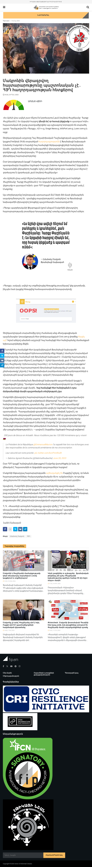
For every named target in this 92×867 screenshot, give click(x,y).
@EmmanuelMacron (42, 444)
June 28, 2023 (59, 458)
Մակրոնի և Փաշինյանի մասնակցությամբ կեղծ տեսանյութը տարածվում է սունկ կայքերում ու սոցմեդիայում (21, 575)
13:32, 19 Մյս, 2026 (10, 581)
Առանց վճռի (15, 21)
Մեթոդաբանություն (11, 676)
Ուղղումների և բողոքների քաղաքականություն (44, 674)
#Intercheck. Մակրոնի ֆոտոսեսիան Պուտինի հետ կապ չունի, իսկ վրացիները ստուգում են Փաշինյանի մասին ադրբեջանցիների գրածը (68, 625)
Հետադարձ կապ (71, 673)
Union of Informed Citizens (23, 864)
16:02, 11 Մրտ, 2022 (54, 630)
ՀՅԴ (28, 536)
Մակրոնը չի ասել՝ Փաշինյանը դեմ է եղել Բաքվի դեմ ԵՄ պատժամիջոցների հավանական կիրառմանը (21, 625)
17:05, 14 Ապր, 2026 (54, 583)
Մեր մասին (7, 673)
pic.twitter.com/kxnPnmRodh (48, 453)
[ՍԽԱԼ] (41, 619)
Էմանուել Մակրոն (17, 536)
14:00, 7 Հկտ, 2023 (9, 630)
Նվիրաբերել (43, 15)
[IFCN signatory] (27, 768)
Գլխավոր (6, 21)
